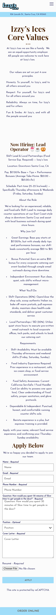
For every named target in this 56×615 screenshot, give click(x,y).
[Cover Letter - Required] (28, 546)
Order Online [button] (28, 611)
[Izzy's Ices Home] (10, 6)
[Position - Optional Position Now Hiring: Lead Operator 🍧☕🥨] (28, 528)
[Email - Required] (28, 478)
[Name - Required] (28, 467)
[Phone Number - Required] (28, 490)
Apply (28, 580)
